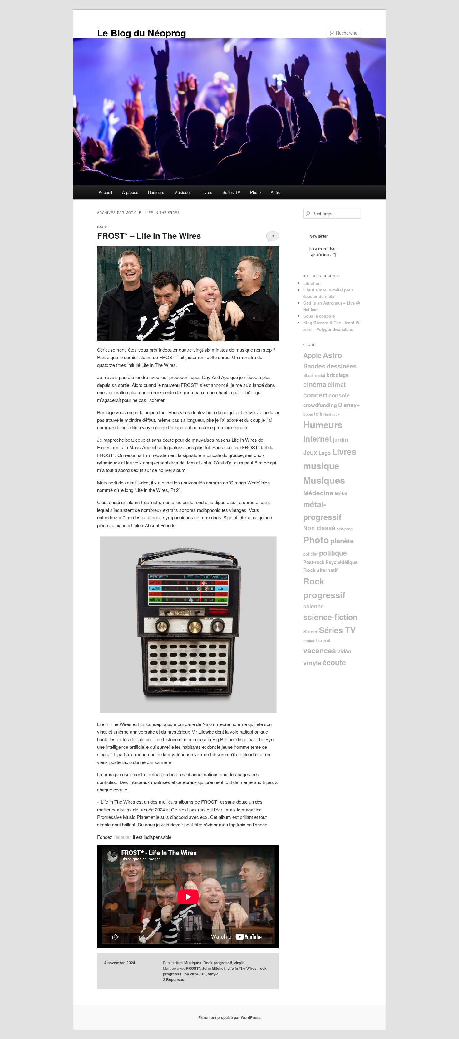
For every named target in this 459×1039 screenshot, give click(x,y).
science (313, 606)
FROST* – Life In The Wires (149, 235)
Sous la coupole (319, 316)
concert (315, 395)
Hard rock (331, 414)
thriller (309, 641)
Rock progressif (217, 962)
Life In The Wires (242, 968)
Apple (312, 355)
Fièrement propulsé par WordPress (229, 1017)
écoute (334, 662)
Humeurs (156, 192)
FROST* (193, 968)
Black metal (314, 375)
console (339, 395)
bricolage (338, 374)
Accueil (105, 192)
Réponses (173, 979)
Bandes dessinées (330, 366)
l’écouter (122, 837)
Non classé (319, 528)
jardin (340, 439)
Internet (317, 438)
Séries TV (231, 192)
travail (323, 640)
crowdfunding (320, 405)
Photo (255, 192)
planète (342, 541)
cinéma (314, 384)
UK (203, 974)
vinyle (239, 962)
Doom (308, 414)
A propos (130, 192)
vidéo (344, 651)
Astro (275, 192)
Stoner (310, 631)
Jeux (310, 452)
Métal (341, 493)
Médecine (318, 492)
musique (321, 465)
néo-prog (345, 529)
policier (310, 554)
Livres (206, 192)
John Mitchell (213, 968)
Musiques (183, 192)
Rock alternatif (320, 570)
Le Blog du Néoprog (141, 32)
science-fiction (330, 617)
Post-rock (313, 562)
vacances (319, 650)
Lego (324, 452)
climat (337, 384)
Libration (312, 283)
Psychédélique (342, 562)
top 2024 (191, 974)
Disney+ (349, 405)
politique (333, 553)
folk (318, 414)
